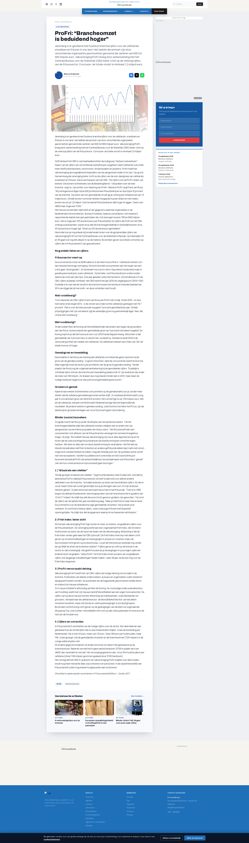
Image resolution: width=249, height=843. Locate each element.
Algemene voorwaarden (95, 822)
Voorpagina (91, 11)
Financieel (131, 808)
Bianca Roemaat (71, 74)
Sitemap (89, 825)
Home (57, 22)
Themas (130, 815)
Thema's (129, 11)
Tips (128, 800)
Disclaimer (90, 818)
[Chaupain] (179, 38)
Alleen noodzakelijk (172, 838)
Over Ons (89, 797)
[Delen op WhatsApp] (142, 75)
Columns (130, 811)
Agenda (89, 800)
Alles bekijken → (137, 696)
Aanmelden (179, 140)
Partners (159, 11)
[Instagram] (51, 4)
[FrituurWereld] (124, 764)
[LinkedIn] (61, 4)
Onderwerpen (111, 11)
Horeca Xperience (165, 177)
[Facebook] (47, 4)
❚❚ (184, 18)
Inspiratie (130, 804)
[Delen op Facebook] (131, 75)
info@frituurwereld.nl (176, 807)
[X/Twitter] (56, 4)
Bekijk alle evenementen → (168, 183)
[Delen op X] (136, 75)
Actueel (130, 797)
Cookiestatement (93, 815)
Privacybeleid (91, 811)
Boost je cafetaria (165, 168)
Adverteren (90, 808)
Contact (144, 11)
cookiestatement (52, 839)
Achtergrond (66, 22)
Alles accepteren (195, 838)
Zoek (200, 4)
